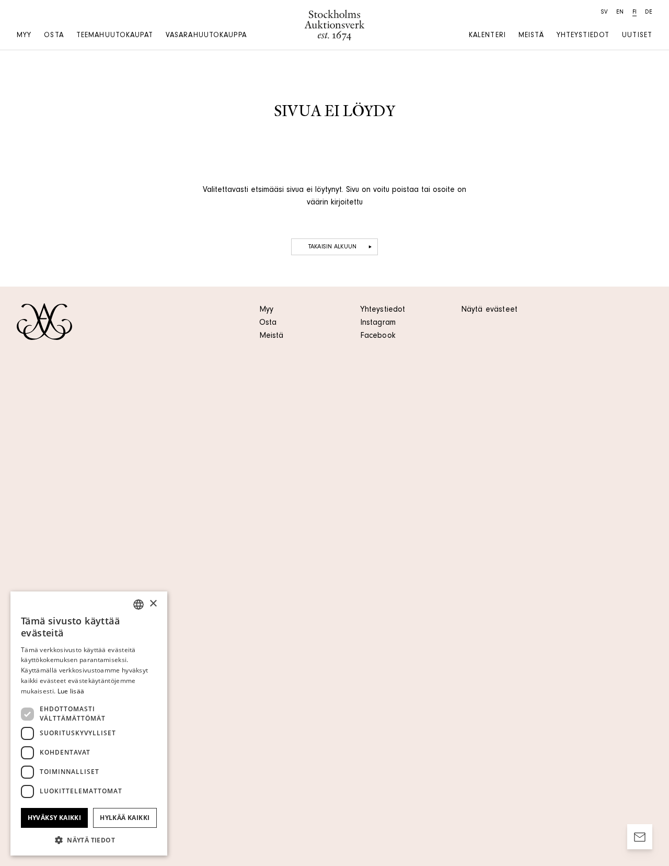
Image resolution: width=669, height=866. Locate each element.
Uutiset (637, 36)
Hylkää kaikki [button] (124, 817)
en (620, 12)
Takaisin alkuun (332, 247)
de (648, 12)
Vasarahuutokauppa (206, 36)
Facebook (378, 336)
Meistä (531, 36)
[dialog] (88, 723)
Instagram (378, 323)
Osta (53, 36)
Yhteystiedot (583, 36)
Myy (24, 36)
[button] (89, 840)
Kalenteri (487, 36)
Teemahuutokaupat (114, 36)
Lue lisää (71, 691)
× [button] (153, 604)
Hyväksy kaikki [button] (55, 817)
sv (604, 12)
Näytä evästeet (489, 310)
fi (634, 12)
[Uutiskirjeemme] (639, 836)
